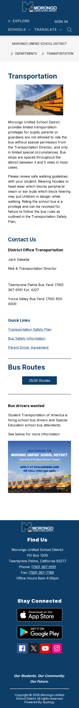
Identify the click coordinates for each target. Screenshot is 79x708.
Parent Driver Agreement (28, 347)
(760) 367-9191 (43, 567)
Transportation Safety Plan (29, 329)
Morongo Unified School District (39, 43)
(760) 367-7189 (41, 572)
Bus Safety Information (26, 338)
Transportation (60, 53)
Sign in (61, 21)
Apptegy (49, 702)
